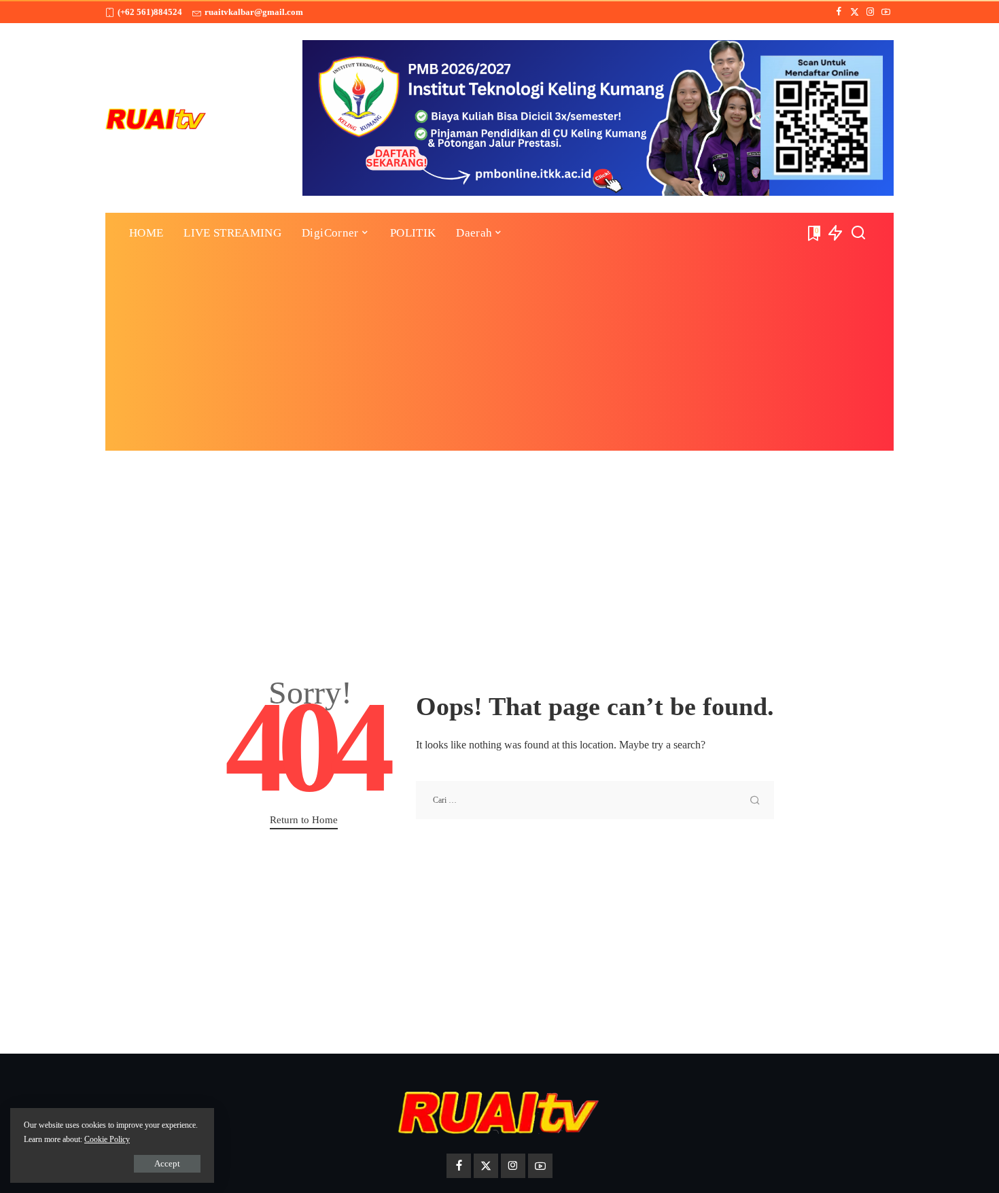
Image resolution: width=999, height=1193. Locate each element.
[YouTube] (886, 12)
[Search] (858, 233)
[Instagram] (870, 12)
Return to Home (304, 819)
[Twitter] (854, 12)
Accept (167, 1163)
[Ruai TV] (156, 118)
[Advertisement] (499, 355)
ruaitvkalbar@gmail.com (254, 12)
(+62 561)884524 (150, 12)
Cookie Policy (107, 1139)
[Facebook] (839, 12)
